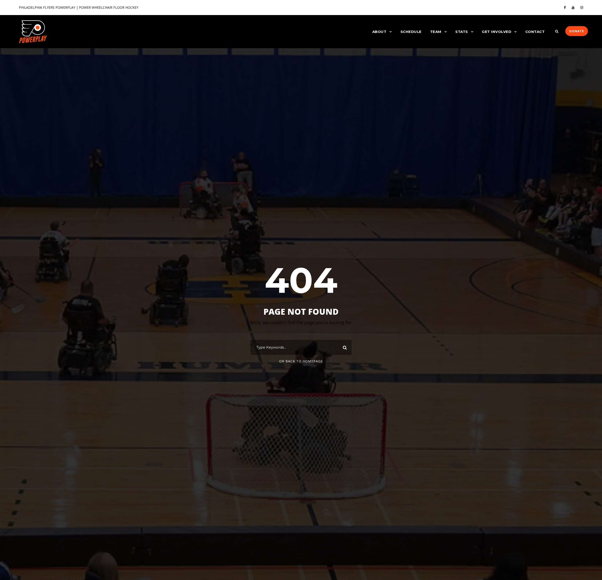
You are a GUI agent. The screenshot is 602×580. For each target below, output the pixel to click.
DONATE (576, 31)
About (379, 31)
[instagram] (581, 7)
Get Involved (496, 31)
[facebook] (565, 7)
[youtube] (573, 7)
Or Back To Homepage (301, 361)
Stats (461, 31)
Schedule (411, 31)
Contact (535, 31)
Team (435, 31)
